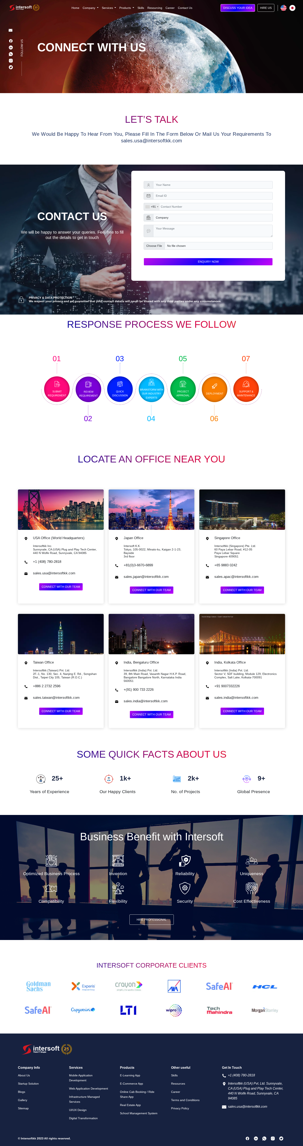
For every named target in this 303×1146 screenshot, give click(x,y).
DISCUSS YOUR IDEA (237, 7)
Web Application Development (88, 1088)
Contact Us (185, 7)
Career (170, 7)
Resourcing (154, 7)
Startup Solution (28, 1083)
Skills (140, 7)
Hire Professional (152, 919)
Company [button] (89, 7)
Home (75, 7)
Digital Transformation (83, 1118)
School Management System (138, 1113)
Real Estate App (130, 1105)
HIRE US (266, 7)
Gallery (22, 1100)
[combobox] (152, 206)
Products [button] (125, 7)
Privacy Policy (180, 1108)
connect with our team (61, 586)
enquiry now (208, 261)
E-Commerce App (131, 1083)
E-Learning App (130, 1075)
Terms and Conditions (185, 1100)
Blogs (21, 1091)
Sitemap (23, 1108)
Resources (178, 1083)
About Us (24, 1075)
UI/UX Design (78, 1110)
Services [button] (108, 7)
